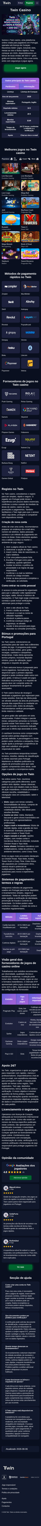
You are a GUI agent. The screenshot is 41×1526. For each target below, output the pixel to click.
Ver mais (20, 1267)
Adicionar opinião (20, 1178)
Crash (25, 159)
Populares (5, 159)
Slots (33, 159)
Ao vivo (15, 159)
